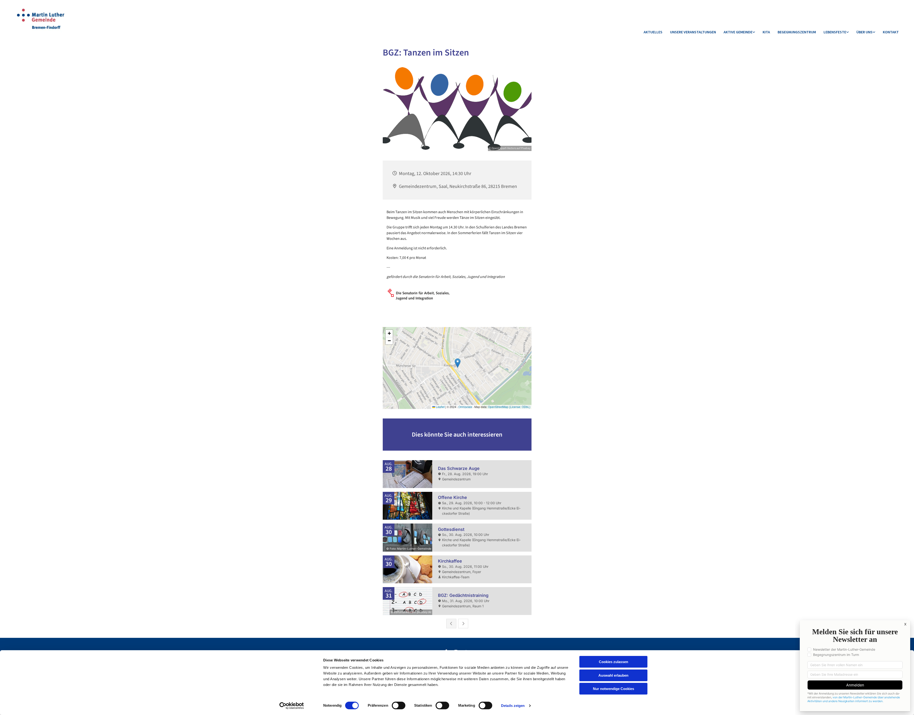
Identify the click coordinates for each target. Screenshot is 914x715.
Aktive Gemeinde (738, 32)
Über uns (864, 32)
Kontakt (891, 32)
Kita (766, 32)
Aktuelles (653, 32)
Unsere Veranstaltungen (693, 32)
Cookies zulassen (613, 662)
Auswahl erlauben (613, 675)
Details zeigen (513, 706)
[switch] (398, 705)
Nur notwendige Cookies (613, 689)
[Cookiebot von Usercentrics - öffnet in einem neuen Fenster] (292, 705)
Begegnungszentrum (797, 32)
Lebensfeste (835, 32)
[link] (739, 32)
